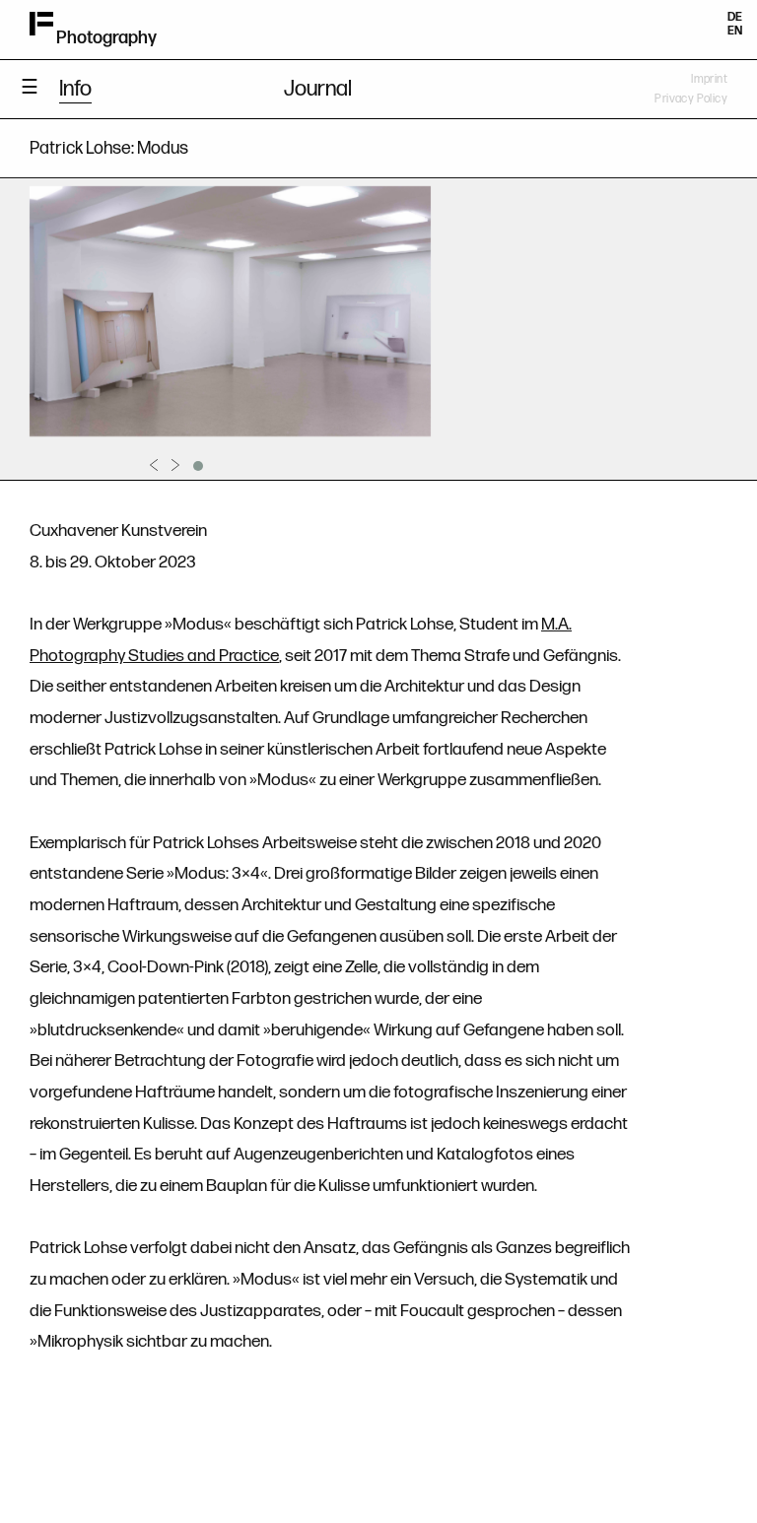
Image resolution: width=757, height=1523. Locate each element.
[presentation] (154, 465)
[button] (198, 466)
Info (75, 89)
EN (734, 31)
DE (734, 17)
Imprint (709, 79)
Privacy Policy (690, 99)
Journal (318, 89)
